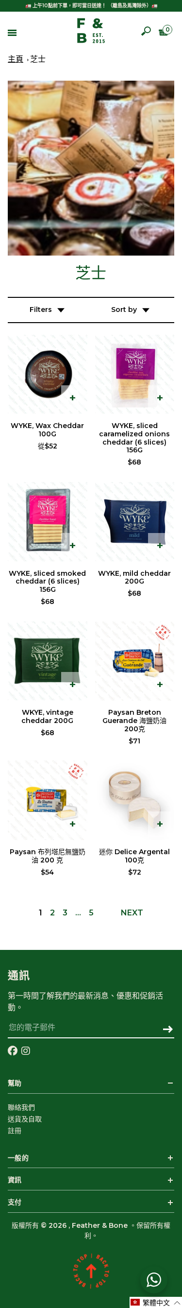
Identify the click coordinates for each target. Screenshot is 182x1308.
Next (132, 912)
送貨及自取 (25, 1119)
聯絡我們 (21, 1107)
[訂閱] (167, 1030)
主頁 (15, 59)
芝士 (38, 59)
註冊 (14, 1130)
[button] (156, 1302)
